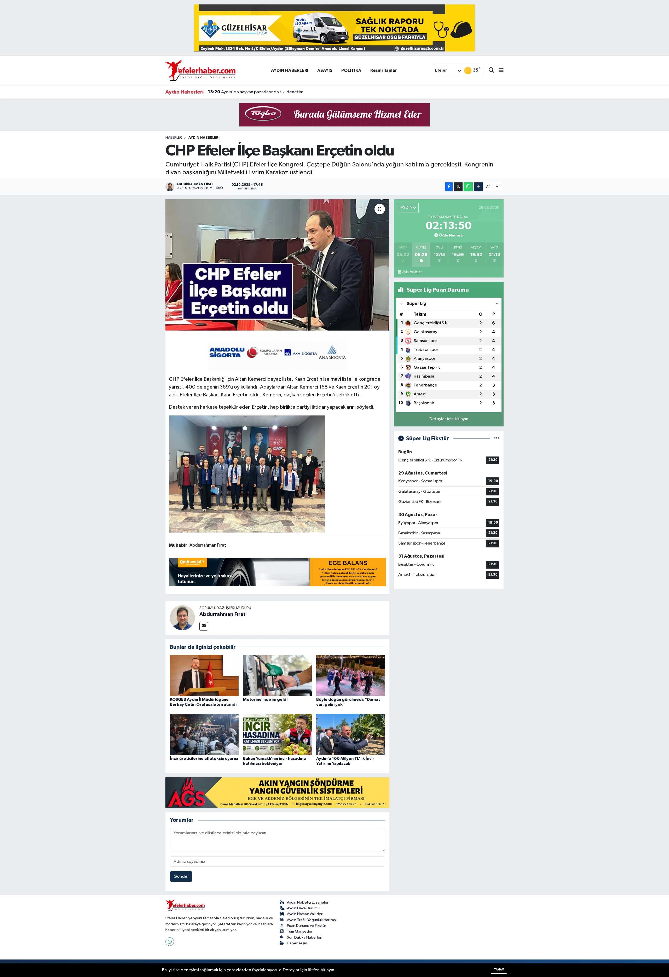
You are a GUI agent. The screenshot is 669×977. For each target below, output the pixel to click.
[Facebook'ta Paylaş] (449, 186)
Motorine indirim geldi (265, 699)
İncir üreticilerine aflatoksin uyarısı (204, 758)
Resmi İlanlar (383, 70)
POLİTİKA (351, 70)
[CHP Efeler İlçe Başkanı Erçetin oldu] (277, 265)
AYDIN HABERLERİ (289, 70)
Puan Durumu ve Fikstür (306, 926)
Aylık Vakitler (412, 272)
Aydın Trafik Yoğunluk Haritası (312, 920)
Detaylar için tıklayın (448, 419)
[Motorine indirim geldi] (277, 675)
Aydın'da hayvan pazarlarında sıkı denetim (255, 92)
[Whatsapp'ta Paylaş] (468, 186)
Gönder (181, 876)
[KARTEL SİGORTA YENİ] (277, 352)
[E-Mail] (203, 626)
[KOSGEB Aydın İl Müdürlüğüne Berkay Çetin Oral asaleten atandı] (204, 675)
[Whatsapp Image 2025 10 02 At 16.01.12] (247, 473)
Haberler (173, 138)
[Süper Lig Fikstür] (496, 438)
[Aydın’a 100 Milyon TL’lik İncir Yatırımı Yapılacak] (350, 734)
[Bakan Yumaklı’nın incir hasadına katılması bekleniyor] (277, 734)
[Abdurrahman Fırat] (182, 617)
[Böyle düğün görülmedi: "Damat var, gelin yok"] (350, 675)
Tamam (499, 969)
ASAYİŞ (324, 70)
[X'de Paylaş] (458, 186)
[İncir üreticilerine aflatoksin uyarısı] (204, 734)
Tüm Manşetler (300, 931)
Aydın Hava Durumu (303, 908)
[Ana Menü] (499, 70)
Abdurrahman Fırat (222, 614)
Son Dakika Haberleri (304, 937)
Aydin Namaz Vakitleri (305, 914)
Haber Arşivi (297, 943)
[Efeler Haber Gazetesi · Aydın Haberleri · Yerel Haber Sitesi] (200, 70)
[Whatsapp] (169, 941)
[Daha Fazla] (478, 186)
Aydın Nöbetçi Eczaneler (307, 902)
